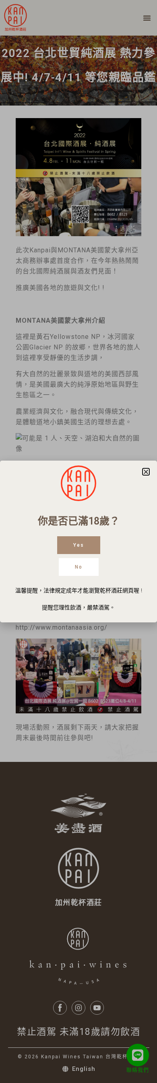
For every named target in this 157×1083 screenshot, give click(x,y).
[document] (78, 541)
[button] (146, 472)
